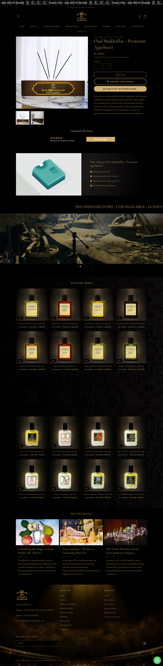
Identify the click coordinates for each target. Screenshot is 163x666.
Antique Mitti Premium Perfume (65, 411)
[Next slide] (86, 266)
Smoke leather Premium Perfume (98, 494)
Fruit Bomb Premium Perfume (65, 452)
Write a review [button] (100, 139)
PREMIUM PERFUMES (68, 604)
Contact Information (112, 617)
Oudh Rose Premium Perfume (32, 366)
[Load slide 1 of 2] (77, 266)
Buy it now (120, 89)
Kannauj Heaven (50, 660)
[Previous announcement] (16, 7)
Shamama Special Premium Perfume (32, 411)
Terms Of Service (110, 608)
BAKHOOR (63, 617)
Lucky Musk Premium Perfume (98, 452)
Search (106, 596)
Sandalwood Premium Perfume (31, 324)
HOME (62, 596)
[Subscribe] (56, 643)
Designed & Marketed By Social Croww (28, 660)
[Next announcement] (146, 7)
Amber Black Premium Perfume (65, 324)
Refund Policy (109, 600)
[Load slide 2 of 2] (80, 266)
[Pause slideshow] (92, 266)
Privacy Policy (109, 604)
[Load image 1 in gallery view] (22, 118)
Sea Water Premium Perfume (131, 411)
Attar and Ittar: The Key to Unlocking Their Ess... (78, 551)
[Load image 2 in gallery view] (37, 118)
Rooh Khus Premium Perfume (131, 366)
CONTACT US (64, 629)
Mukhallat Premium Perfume (98, 324)
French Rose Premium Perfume (32, 494)
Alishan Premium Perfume (65, 494)
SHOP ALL (63, 600)
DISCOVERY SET (66, 625)
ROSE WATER (64, 621)
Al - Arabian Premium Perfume (131, 452)
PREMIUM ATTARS (66, 608)
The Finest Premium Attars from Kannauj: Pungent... (122, 551)
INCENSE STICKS (66, 613)
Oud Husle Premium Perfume (32, 452)
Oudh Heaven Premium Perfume (131, 324)
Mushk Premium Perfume (65, 366)
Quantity (97, 61)
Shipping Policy (110, 613)
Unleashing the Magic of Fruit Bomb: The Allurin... (36, 551)
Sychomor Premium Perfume (131, 494)
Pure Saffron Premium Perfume (98, 366)
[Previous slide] (71, 266)
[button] (18, 16)
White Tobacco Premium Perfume (98, 411)
